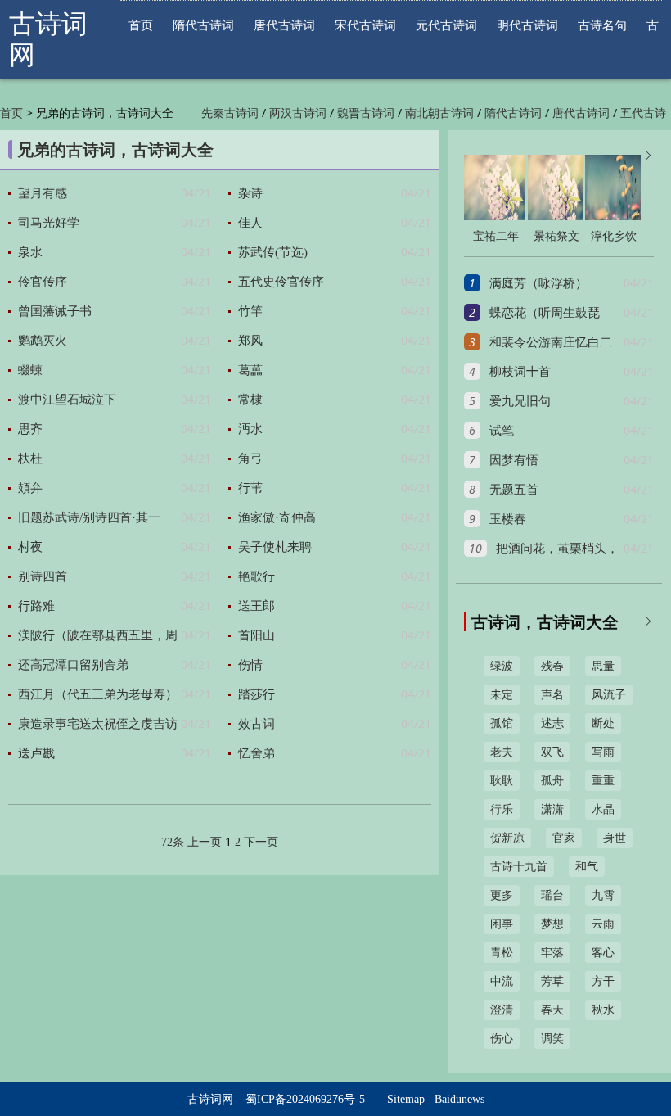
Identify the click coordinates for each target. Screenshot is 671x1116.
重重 (603, 781)
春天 (552, 1010)
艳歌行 (256, 576)
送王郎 (256, 605)
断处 (603, 723)
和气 (586, 867)
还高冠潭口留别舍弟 (73, 664)
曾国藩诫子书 (55, 311)
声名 (552, 695)
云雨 (603, 924)
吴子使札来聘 (275, 546)
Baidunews (459, 1099)
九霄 (603, 895)
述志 (552, 723)
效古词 (256, 723)
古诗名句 (602, 25)
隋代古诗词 (203, 25)
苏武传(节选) (273, 252)
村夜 (30, 546)
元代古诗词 (446, 25)
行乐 (501, 809)
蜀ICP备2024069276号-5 (305, 1099)
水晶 (603, 809)
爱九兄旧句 (520, 401)
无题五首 (513, 489)
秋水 (603, 1010)
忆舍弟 (256, 753)
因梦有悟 (513, 460)
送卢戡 (36, 753)
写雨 (603, 752)
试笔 (501, 430)
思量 (603, 666)
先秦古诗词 (230, 113)
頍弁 (30, 488)
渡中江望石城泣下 (67, 399)
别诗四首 (42, 576)
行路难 (36, 605)
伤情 (250, 664)
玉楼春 (507, 519)
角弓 (250, 458)
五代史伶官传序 (281, 281)
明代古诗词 (527, 25)
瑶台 (552, 895)
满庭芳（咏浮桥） (538, 283)
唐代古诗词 (284, 25)
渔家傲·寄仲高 (277, 517)
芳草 (552, 981)
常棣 (250, 399)
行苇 (250, 488)
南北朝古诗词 (439, 113)
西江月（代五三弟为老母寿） (98, 694)
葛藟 (250, 370)
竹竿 (250, 311)
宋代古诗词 (365, 25)
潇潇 (552, 809)
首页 (140, 25)
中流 (501, 981)
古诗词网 (210, 1099)
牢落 (552, 953)
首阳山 (256, 635)
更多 (501, 895)
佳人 (250, 222)
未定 (501, 695)
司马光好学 (48, 222)
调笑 (552, 1038)
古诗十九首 (518, 867)
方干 (603, 981)
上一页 (204, 842)
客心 (603, 953)
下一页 (261, 842)
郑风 (250, 340)
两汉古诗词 (297, 113)
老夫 (501, 752)
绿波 (501, 666)
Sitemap (406, 1099)
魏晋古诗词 (365, 113)
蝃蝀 (30, 370)
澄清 (501, 1010)
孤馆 (501, 723)
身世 (614, 838)
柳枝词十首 (520, 371)
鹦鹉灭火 (42, 340)
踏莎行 (256, 694)
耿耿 (501, 781)
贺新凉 (507, 838)
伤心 (501, 1038)
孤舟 (552, 781)
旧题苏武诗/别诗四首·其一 (89, 517)
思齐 (30, 429)
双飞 (552, 752)
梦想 (552, 924)
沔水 (250, 429)
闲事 (501, 924)
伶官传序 (42, 281)
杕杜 (30, 458)
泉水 (30, 252)
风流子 (609, 695)
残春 (552, 666)
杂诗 (250, 193)
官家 (563, 838)
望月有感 (42, 193)
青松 (501, 953)
